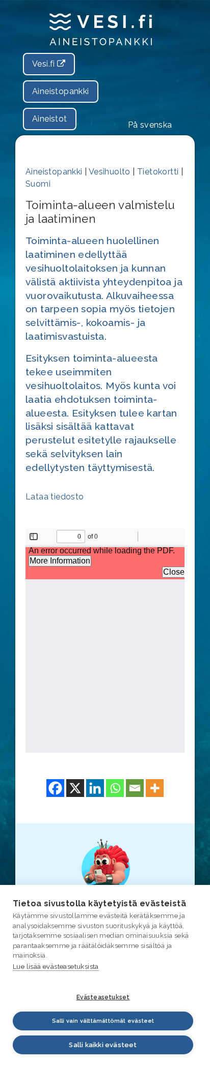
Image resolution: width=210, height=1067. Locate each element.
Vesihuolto (109, 171)
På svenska (150, 125)
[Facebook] (55, 788)
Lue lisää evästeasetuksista (56, 966)
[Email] (135, 788)
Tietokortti (157, 171)
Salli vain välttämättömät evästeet (103, 1021)
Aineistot (49, 119)
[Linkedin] (95, 788)
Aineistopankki (60, 91)
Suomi (37, 184)
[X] (75, 788)
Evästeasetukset (103, 997)
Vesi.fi (44, 64)
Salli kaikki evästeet (103, 1045)
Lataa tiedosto (54, 496)
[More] (155, 788)
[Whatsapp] (115, 788)
